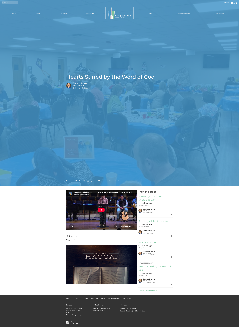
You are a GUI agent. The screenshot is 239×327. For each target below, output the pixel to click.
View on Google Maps (74, 315)
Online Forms (184, 13)
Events (64, 13)
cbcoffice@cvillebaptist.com (136, 311)
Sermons (90, 13)
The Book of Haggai (83, 181)
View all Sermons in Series (147, 290)
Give (150, 13)
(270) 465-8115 (131, 308)
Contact (226, 2)
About (38, 13)
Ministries (219, 13)
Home (14, 13)
